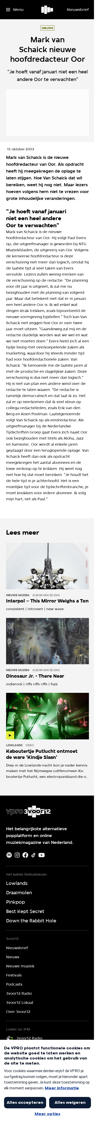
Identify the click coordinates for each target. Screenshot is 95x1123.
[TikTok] (33, 855)
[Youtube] (42, 855)
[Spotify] (9, 855)
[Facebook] (25, 855)
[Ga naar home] (47, 10)
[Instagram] (17, 855)
